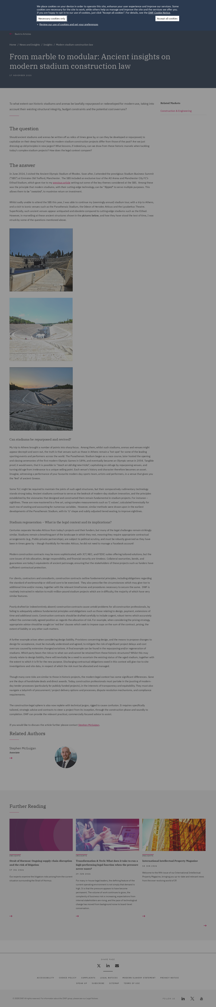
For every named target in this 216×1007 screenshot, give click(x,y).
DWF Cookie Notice (159, 12)
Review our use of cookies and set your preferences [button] (68, 24)
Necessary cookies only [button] (51, 18)
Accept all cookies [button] (167, 18)
